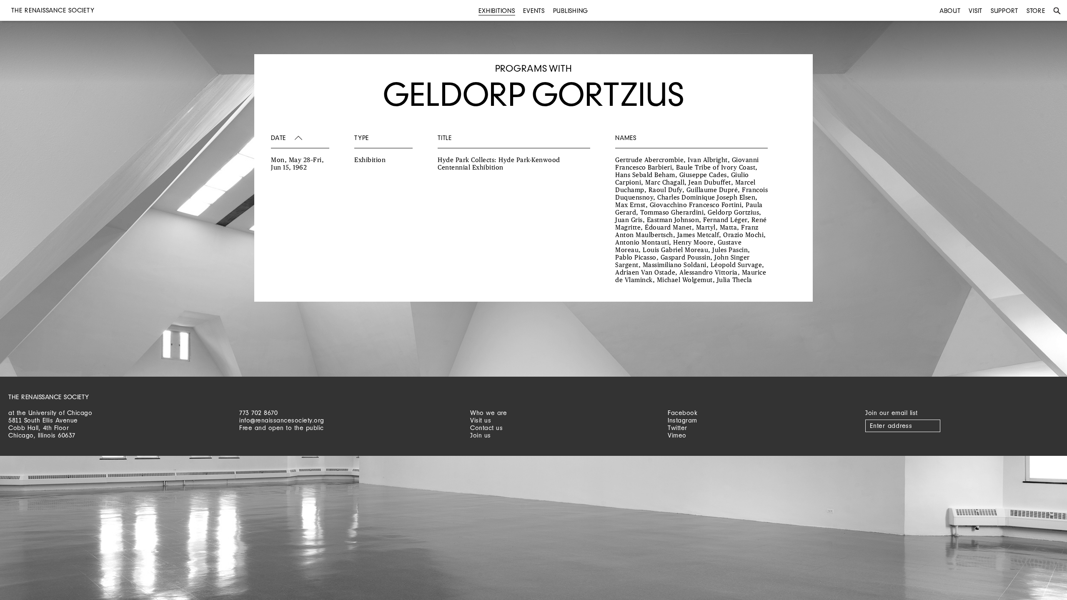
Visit (975, 11)
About (950, 11)
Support (1004, 11)
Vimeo (677, 435)
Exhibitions (496, 11)
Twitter (677, 428)
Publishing (571, 11)
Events (534, 11)
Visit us (480, 420)
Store (1036, 11)
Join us (480, 435)
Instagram (682, 420)
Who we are (488, 413)
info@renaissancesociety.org (281, 420)
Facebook (682, 413)
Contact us (486, 428)
